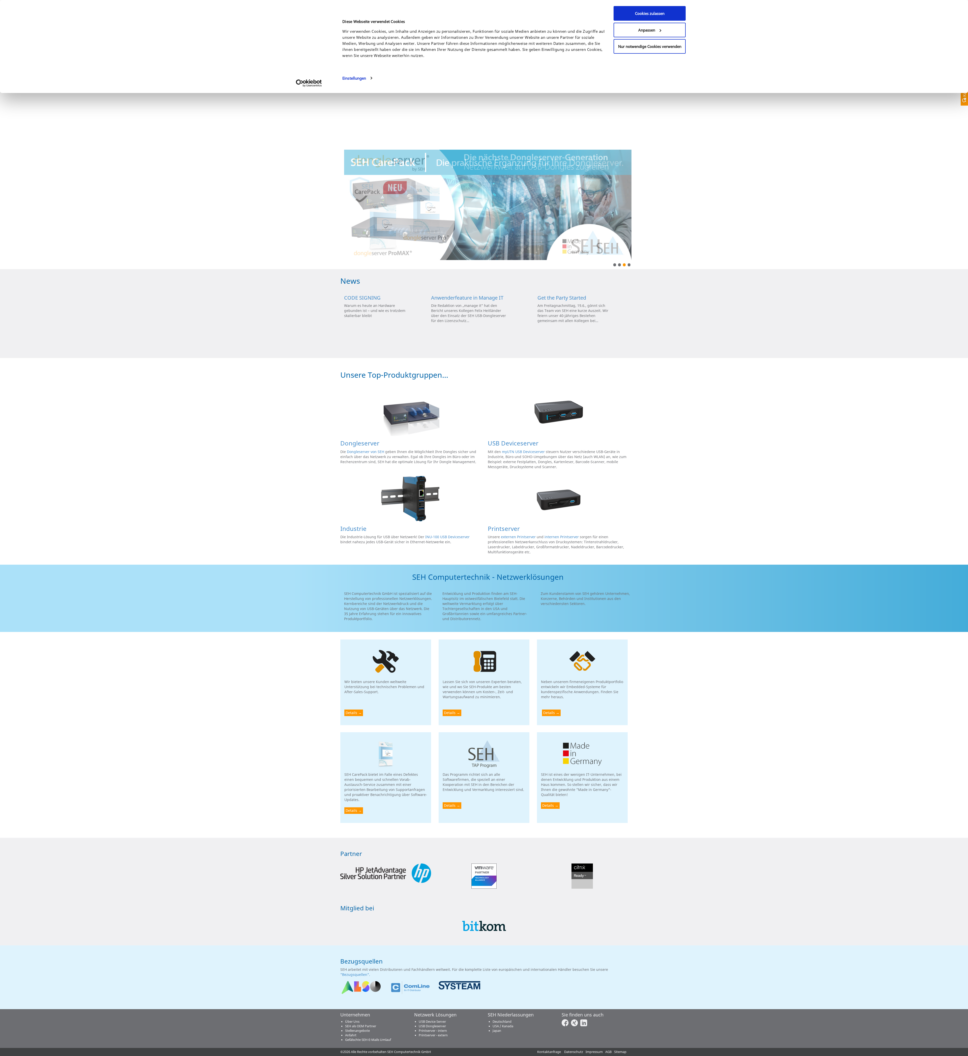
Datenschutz (573, 1052)
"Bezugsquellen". (355, 974)
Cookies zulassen (649, 13)
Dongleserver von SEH (365, 451)
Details (351, 712)
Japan (497, 1031)
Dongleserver (359, 443)
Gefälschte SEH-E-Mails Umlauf (368, 1040)
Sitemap (620, 1052)
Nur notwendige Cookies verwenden (649, 46)
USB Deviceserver (513, 443)
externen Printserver (518, 536)
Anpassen (646, 30)
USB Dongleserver (432, 1026)
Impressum (594, 1052)
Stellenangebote (357, 1031)
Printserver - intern (433, 1031)
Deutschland (502, 1021)
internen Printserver (561, 536)
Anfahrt (350, 1035)
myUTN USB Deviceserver (523, 451)
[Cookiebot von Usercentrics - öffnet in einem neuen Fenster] (309, 83)
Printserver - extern (433, 1035)
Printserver (504, 528)
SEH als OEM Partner (360, 1026)
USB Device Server (432, 1021)
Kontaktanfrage (549, 1052)
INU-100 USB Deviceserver (447, 536)
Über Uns (352, 1021)
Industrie (353, 528)
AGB (608, 1052)
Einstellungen (354, 78)
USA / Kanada (503, 1026)
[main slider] (487, 204)
